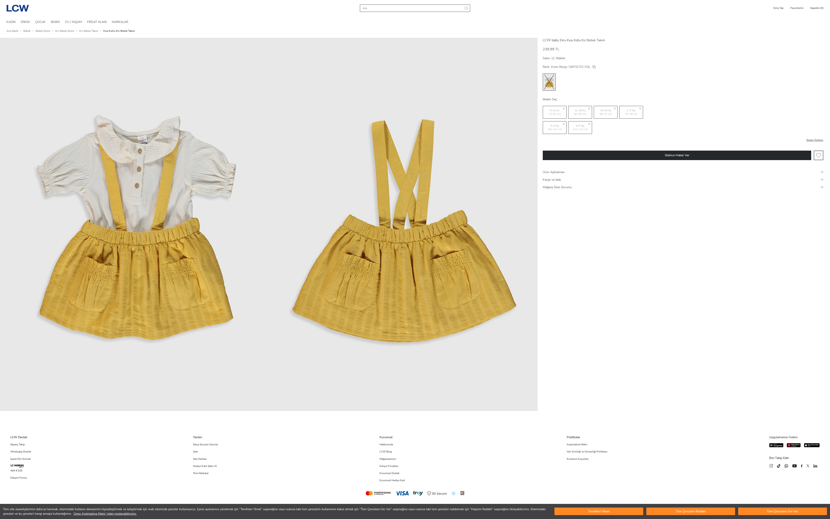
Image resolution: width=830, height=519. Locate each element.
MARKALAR (120, 22)
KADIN (11, 22)
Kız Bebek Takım (88, 31)
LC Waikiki (558, 58)
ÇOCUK (40, 22)
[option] (549, 82)
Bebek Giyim (43, 31)
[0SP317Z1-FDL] (594, 67)
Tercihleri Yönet (599, 511)
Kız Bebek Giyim (64, 31)
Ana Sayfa (12, 31)
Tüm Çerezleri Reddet (691, 511)
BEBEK (55, 22)
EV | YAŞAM (73, 22)
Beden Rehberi (814, 140)
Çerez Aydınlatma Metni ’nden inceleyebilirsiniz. (105, 514)
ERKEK (25, 22)
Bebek (26, 31)
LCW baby (551, 40)
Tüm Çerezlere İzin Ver (782, 511)
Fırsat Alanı (97, 22)
